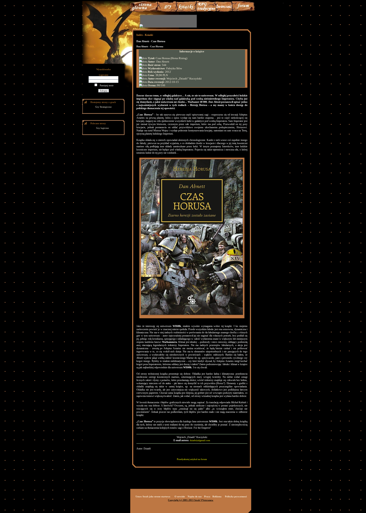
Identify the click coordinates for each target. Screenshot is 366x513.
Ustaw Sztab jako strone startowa (153, 496)
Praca (207, 496)
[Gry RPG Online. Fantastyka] (144, 11)
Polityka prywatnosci (236, 496)
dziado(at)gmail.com (200, 440)
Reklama (217, 496)
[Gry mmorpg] (166, 11)
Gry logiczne (102, 128)
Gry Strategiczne (103, 107)
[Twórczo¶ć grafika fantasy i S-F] (224, 11)
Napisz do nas (195, 496)
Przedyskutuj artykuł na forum (192, 459)
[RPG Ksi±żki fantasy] (186, 11)
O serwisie (180, 496)
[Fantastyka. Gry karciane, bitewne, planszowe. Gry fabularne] (206, 11)
